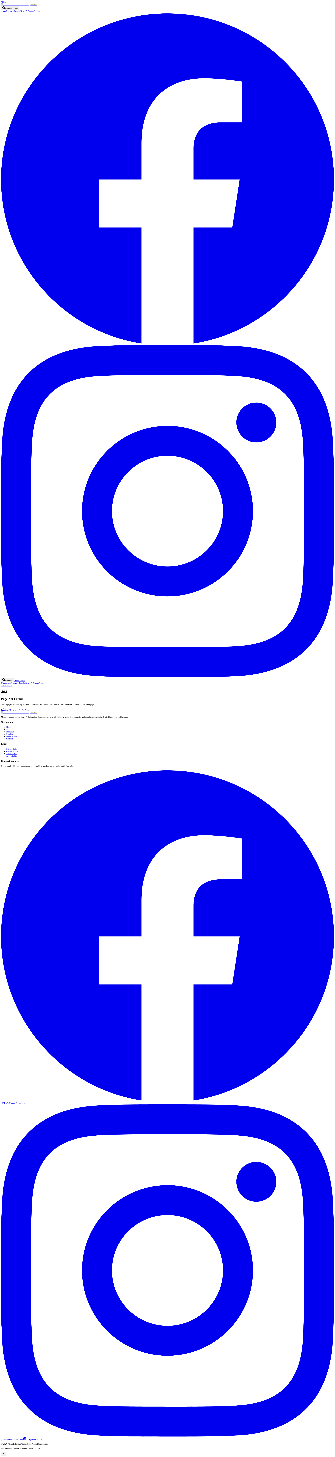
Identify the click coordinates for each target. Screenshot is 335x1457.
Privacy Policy (12, 749)
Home (3, 683)
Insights (17, 11)
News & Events (27, 11)
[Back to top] (3, 1454)
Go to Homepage (11, 710)
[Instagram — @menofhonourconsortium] (167, 676)
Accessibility (11, 756)
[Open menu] (16, 8)
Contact (37, 11)
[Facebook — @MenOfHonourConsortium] (167, 344)
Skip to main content (9, 2)
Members (10, 11)
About (3, 11)
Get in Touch (19, 680)
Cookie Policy (12, 751)
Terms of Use (11, 754)
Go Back (25, 710)
